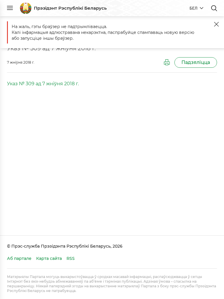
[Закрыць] (216, 24)
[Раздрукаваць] (167, 62)
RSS (70, 258)
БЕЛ (193, 8)
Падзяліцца (195, 62)
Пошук (214, 8)
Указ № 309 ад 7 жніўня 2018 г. (43, 83)
